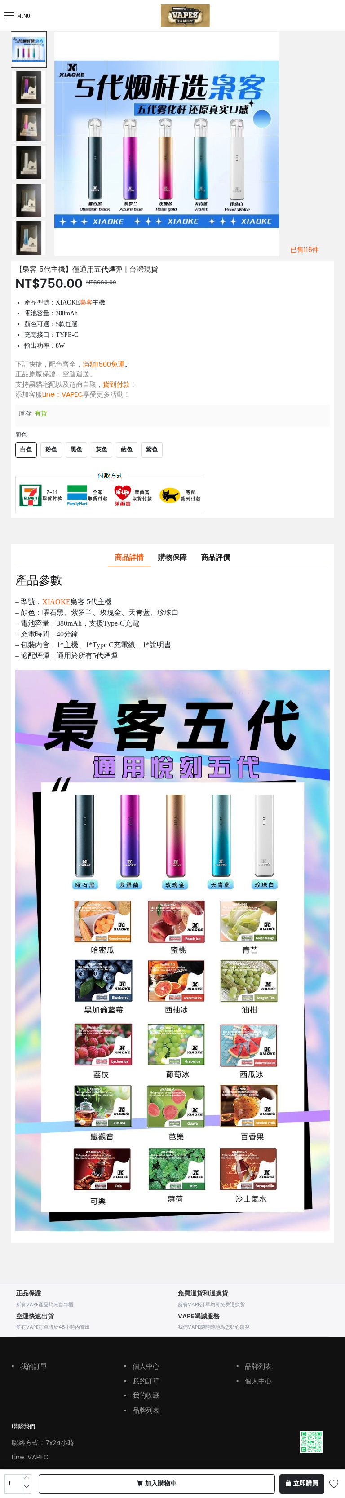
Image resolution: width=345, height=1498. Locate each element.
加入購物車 (161, 1484)
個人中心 (141, 1366)
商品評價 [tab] (215, 557)
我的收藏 (141, 1395)
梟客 (86, 302)
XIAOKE (56, 601)
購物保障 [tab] (172, 557)
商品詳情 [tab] (129, 557)
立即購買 (305, 1484)
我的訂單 (29, 1366)
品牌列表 (141, 1410)
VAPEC (72, 394)
